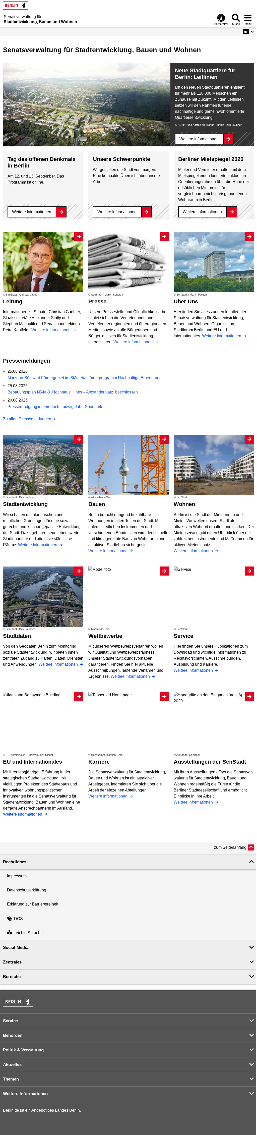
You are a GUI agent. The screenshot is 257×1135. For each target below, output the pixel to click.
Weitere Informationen (199, 139)
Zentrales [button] (12, 962)
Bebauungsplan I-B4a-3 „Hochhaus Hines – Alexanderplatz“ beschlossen (73, 392)
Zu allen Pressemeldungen (27, 419)
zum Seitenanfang (230, 847)
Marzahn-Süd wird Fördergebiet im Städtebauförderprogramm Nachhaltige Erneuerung (85, 378)
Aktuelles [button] (12, 1064)
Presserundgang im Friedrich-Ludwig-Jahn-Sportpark (55, 407)
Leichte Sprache (28, 933)
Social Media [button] (15, 947)
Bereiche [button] (12, 976)
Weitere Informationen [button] (25, 1093)
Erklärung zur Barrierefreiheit (32, 904)
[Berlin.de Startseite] (15, 5)
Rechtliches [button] (14, 862)
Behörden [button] (12, 1035)
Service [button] (10, 1020)
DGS (18, 919)
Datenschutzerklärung (26, 890)
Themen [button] (11, 1079)
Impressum (17, 876)
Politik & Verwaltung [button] (23, 1050)
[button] (248, 31)
